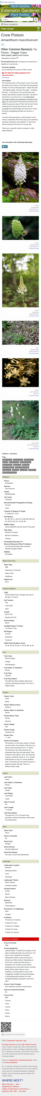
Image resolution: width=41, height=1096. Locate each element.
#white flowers (28, 459)
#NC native (25, 465)
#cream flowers (18, 459)
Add (5, 146)
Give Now (22, 1091)
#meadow (15, 470)
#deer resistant (7, 465)
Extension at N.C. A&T (9, 1091)
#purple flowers (13, 462)
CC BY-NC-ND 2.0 (34, 209)
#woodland (23, 470)
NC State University (9, 1044)
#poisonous (17, 465)
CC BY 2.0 (36, 393)
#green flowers (7, 459)
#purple (5, 462)
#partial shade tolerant (22, 467)
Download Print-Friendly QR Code (13, 1034)
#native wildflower (8, 467)
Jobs (17, 1084)
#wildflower (32, 470)
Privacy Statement (11, 1062)
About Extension (7, 1084)
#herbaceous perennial (9, 472)
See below (5, 77)
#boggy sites (7, 470)
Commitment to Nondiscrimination (20, 1060)
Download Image (34, 211)
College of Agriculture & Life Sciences (15, 1089)
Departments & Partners (10, 1087)
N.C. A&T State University (27, 1044)
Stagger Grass (19, 52)
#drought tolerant (25, 462)
